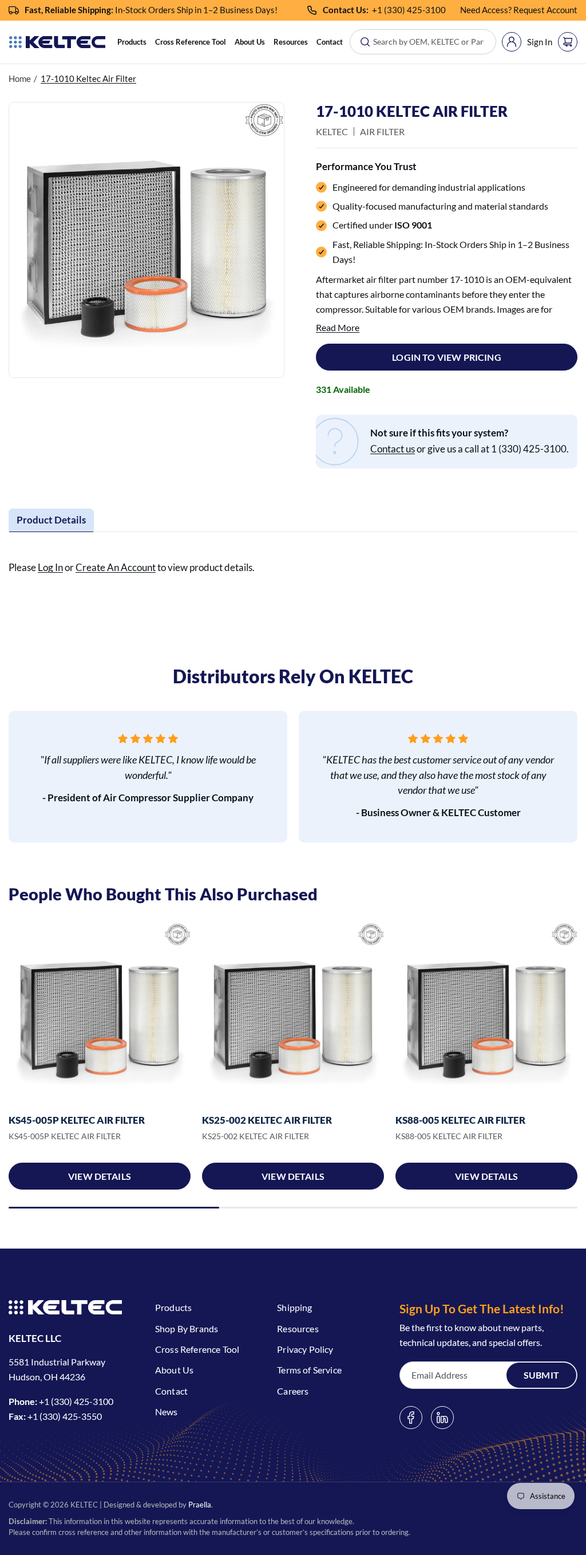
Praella (199, 1504)
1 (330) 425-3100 (411, 10)
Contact (329, 41)
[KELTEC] (57, 42)
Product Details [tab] (51, 520)
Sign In (539, 42)
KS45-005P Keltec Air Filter (77, 1120)
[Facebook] (410, 1417)
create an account (116, 567)
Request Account (545, 10)
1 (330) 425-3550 (67, 1416)
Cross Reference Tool (190, 41)
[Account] (511, 42)
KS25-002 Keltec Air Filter (267, 1120)
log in (50, 567)
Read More (337, 327)
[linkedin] (442, 1417)
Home (20, 78)
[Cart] (567, 42)
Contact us (392, 449)
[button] (131, 42)
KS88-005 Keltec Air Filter (460, 1120)
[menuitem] (131, 42)
